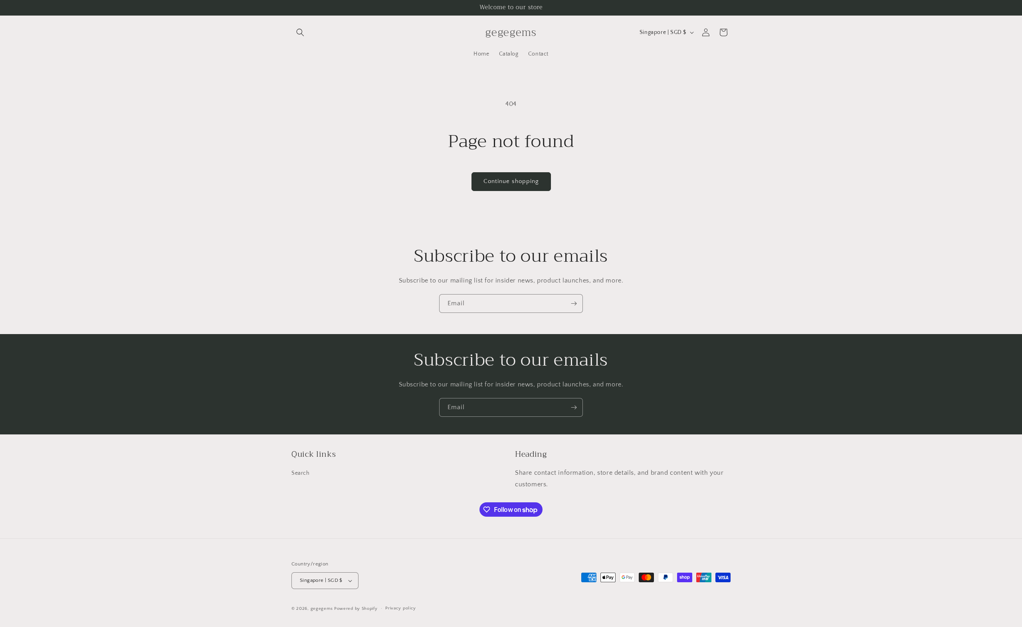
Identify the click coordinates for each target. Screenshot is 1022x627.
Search (300, 473)
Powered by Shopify (356, 608)
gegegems (322, 608)
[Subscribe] (573, 303)
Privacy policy (400, 608)
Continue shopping (511, 181)
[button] (300, 32)
